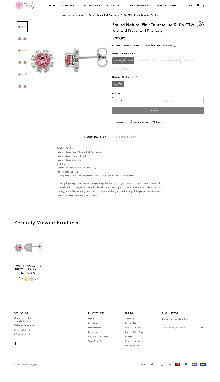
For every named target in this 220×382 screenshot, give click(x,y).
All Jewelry (77, 15)
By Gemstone (91, 5)
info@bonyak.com (23, 334)
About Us (129, 318)
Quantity (116, 93)
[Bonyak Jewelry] (25, 5)
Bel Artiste (113, 5)
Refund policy (132, 345)
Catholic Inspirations (138, 5)
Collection (68, 5)
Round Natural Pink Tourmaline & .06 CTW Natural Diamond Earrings (28, 268)
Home (52, 5)
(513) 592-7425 (22, 330)
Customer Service (133, 327)
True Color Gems (166, 5)
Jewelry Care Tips (134, 332)
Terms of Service (133, 341)
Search (128, 336)
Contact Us (130, 323)
